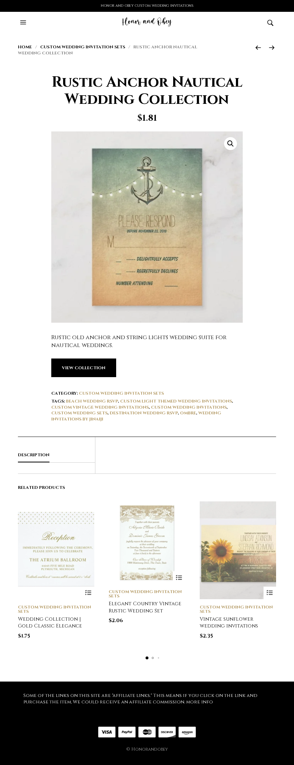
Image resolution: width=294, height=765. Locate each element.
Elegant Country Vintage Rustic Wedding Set (145, 607)
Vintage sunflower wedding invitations (229, 623)
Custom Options (270, 593)
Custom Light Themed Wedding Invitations (176, 401)
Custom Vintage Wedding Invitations (100, 407)
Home (25, 47)
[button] (24, 22)
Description (33, 455)
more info (199, 702)
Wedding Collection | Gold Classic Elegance (50, 623)
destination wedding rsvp (144, 413)
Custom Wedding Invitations (189, 407)
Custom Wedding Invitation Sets (82, 47)
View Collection (83, 368)
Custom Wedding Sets (79, 413)
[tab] (56, 455)
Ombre (188, 413)
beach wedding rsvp (92, 401)
